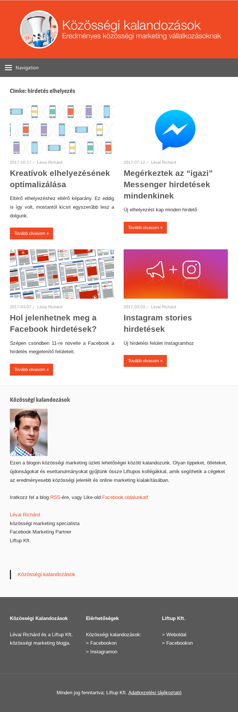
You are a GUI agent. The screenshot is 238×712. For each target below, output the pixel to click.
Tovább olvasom (29, 233)
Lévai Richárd (49, 162)
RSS (55, 497)
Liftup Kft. (62, 634)
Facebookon (103, 643)
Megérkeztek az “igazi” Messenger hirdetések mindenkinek (168, 184)
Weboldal (176, 634)
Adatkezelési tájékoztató (154, 692)
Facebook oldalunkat (124, 497)
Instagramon (103, 652)
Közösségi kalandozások (46, 574)
